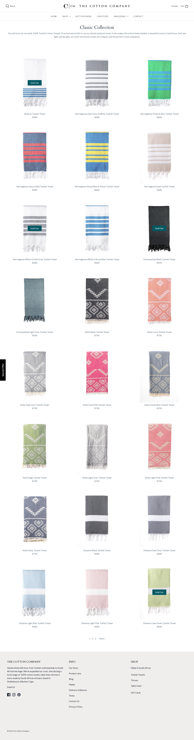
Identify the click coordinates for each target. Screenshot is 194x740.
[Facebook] (8, 694)
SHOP (65, 16)
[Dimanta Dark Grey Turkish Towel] (159, 519)
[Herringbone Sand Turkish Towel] (159, 155)
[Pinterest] (19, 694)
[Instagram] (13, 694)
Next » (102, 638)
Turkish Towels (138, 674)
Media (72, 684)
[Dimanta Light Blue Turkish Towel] (35, 592)
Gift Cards (136, 692)
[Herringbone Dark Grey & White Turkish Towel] (97, 82)
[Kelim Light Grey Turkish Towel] (97, 446)
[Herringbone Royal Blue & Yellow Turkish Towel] (97, 155)
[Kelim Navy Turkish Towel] (35, 519)
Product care (75, 673)
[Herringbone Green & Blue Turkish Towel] (159, 82)
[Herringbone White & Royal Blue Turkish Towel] (97, 228)
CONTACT (138, 16)
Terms (72, 695)
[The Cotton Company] (97, 6)
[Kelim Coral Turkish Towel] (159, 301)
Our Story (73, 668)
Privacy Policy (76, 706)
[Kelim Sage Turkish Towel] (35, 446)
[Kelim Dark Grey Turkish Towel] (35, 373)
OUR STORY (102, 16)
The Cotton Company (21, 731)
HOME (54, 16)
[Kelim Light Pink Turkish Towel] (159, 446)
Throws (134, 680)
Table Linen (136, 686)
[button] (3, 370)
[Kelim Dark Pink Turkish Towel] (97, 373)
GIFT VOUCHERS (83, 16)
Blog (71, 679)
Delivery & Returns (78, 690)
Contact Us (74, 701)
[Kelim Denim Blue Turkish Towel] (159, 373)
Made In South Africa (141, 668)
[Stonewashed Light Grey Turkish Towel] (35, 301)
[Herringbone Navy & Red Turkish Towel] (35, 155)
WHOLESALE (120, 16)
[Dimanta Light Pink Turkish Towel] (97, 592)
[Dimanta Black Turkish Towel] (97, 519)
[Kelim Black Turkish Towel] (97, 301)
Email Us (11, 687)
